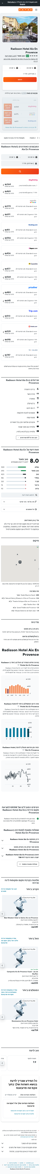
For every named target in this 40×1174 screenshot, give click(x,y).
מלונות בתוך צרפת (34, 1165)
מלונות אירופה (13, 1163)
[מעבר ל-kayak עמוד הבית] (25, 9)
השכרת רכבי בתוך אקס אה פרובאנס (22, 1111)
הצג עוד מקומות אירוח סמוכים (9, 890)
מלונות (21, 1163)
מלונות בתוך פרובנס (29, 1167)
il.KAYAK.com (30, 1163)
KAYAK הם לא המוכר (29, 1143)
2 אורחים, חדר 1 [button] (29, 74)
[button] (2, 3)
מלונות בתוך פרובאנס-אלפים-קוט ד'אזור (15, 1165)
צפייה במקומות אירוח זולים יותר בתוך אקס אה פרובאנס (9, 940)
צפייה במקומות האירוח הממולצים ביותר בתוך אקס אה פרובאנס (9, 992)
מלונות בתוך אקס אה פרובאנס (24, 1114)
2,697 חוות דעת (11, 56)
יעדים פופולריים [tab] (11, 1095)
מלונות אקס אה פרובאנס (14, 1167)
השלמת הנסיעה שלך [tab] (27, 1095)
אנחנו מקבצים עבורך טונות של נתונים (23, 1147)
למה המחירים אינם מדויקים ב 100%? (23, 1151)
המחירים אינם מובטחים (27, 1137)
